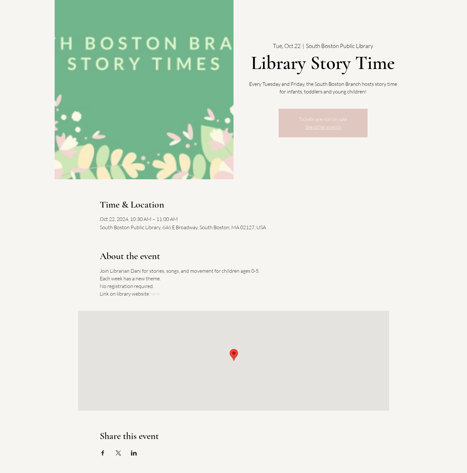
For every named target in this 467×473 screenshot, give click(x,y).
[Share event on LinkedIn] (134, 453)
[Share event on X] (118, 453)
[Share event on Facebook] (103, 453)
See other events (323, 127)
